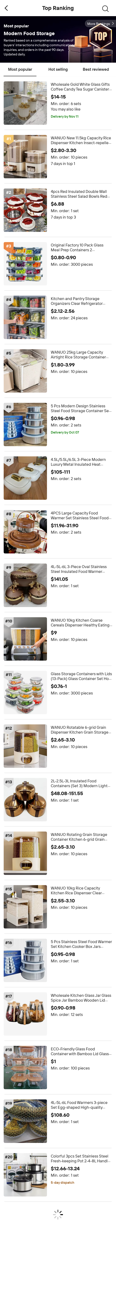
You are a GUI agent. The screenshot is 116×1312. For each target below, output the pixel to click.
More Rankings (98, 24)
